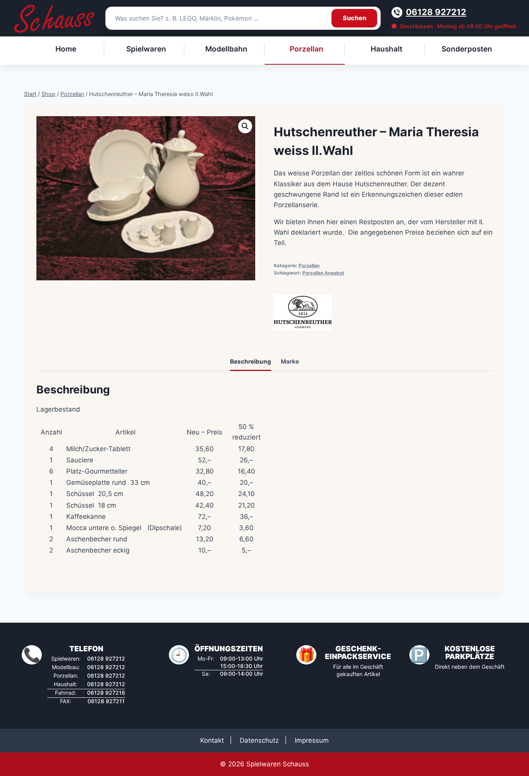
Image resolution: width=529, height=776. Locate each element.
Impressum (312, 740)
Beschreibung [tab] (250, 361)
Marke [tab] (290, 361)
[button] (245, 126)
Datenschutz (259, 740)
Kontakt (212, 740)
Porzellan (309, 265)
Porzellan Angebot (323, 273)
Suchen (354, 18)
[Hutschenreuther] (303, 312)
